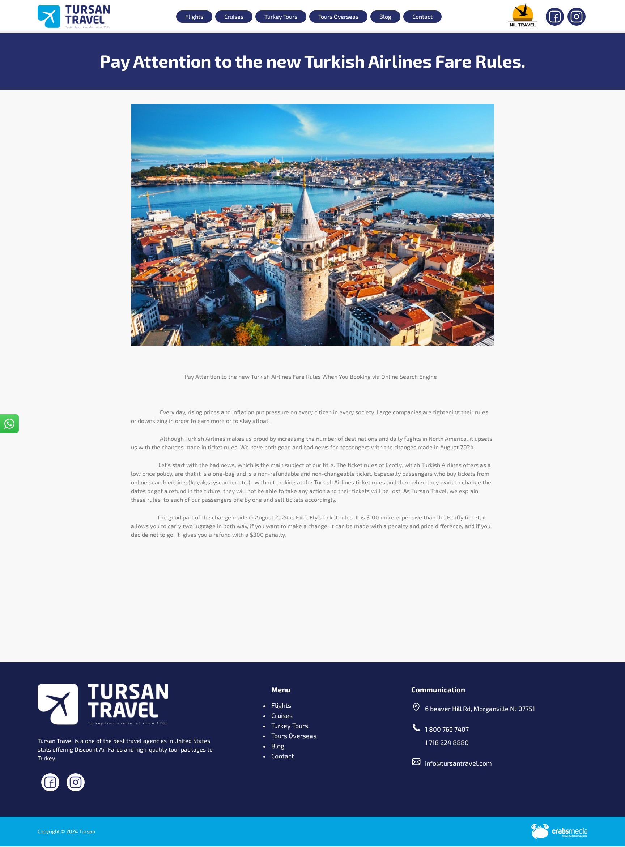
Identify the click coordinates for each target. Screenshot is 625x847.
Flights (194, 16)
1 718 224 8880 (447, 743)
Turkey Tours (280, 16)
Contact (422, 16)
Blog (385, 16)
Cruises (233, 16)
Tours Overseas (338, 16)
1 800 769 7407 (447, 729)
